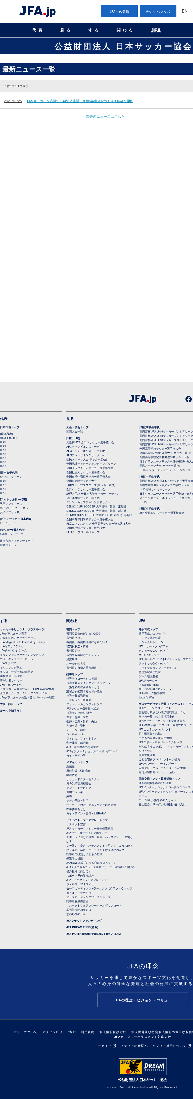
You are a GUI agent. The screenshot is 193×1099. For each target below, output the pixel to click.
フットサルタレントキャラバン (158, 667)
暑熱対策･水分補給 (78, 770)
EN (185, 11)
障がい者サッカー (11, 680)
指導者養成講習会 (77, 695)
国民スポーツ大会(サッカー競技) (86, 459)
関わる (126, 30)
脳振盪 (70, 766)
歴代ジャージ (8, 545)
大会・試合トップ (77, 427)
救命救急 (71, 775)
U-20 (3, 481)
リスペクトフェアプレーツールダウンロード (94, 905)
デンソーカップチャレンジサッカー (88, 502)
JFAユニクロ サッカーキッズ (18, 638)
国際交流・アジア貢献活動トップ (159, 778)
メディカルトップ (77, 762)
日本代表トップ (9, 427)
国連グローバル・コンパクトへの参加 (162, 768)
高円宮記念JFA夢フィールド (156, 689)
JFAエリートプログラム (153, 646)
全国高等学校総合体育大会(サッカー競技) (165, 453)
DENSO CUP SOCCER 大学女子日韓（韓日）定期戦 (99, 515)
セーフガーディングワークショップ (88, 897)
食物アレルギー (76, 792)
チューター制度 (76, 730)
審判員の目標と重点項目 (81, 667)
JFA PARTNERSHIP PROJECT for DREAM (93, 933)
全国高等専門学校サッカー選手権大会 (89, 519)
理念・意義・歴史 (77, 717)
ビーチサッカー (9, 523)
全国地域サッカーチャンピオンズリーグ (91, 463)
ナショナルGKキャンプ (153, 650)
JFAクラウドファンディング (84, 920)
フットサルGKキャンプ (153, 663)
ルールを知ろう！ (11, 710)
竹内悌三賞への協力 (151, 733)
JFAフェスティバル (12, 684)
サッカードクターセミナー (83, 779)
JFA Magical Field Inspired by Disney (22, 642)
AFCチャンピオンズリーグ (83, 446)
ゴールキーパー (76, 734)
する (94, 30)
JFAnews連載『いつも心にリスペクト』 (91, 862)
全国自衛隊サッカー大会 (81, 481)
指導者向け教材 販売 (79, 713)
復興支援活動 (147, 755)
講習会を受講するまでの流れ (84, 691)
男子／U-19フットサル (14, 508)
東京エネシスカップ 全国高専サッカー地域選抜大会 (98, 523)
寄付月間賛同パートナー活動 (157, 772)
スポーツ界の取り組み (80, 875)
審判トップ (73, 629)
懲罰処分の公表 (76, 914)
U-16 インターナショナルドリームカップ (164, 470)
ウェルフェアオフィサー (81, 884)
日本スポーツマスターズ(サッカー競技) (90, 485)
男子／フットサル (11, 503)
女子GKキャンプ (149, 655)
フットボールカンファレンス (84, 704)
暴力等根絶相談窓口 (78, 910)
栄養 (69, 796)
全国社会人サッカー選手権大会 (85, 472)
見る (66, 30)
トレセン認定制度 (150, 638)
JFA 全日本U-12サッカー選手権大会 (161, 513)
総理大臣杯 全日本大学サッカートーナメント (94, 493)
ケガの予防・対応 (77, 800)
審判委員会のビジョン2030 (83, 633)
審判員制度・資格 (77, 646)
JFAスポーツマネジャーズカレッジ (160, 742)
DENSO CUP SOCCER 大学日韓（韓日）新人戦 (96, 510)
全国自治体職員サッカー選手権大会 (88, 476)
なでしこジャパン (11, 477)
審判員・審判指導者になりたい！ (87, 642)
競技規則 (71, 659)
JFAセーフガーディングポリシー (86, 833)
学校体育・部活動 (11, 676)
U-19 (3, 450)
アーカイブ (103, 1045)
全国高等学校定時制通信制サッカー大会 (164, 457)
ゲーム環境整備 (148, 676)
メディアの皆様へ (134, 1045)
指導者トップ (74, 674)
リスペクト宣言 (76, 824)
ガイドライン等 (76, 755)
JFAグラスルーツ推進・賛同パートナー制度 (27, 697)
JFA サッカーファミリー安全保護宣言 (89, 828)
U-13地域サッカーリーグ (154, 489)
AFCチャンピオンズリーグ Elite (85, 451)
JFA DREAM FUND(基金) (82, 927)
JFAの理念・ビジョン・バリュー (143, 999)
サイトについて (26, 1032)
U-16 (3, 462)
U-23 (3, 442)
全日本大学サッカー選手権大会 (85, 489)
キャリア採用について (169, 1045)
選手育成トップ (148, 629)
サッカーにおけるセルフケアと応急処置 (91, 805)
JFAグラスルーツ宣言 (13, 633)
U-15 (3, 466)
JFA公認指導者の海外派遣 (82, 747)
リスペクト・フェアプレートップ (87, 820)
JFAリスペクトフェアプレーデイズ (88, 880)
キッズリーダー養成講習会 (16, 672)
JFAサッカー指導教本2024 (82, 708)
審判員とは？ (74, 638)
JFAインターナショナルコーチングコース (92, 751)
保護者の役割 (74, 858)
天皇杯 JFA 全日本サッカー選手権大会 (90, 442)
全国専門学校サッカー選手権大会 (87, 528)
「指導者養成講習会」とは (83, 687)
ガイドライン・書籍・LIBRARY (86, 813)
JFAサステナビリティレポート (158, 763)
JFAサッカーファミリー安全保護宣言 (162, 721)
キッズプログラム (11, 667)
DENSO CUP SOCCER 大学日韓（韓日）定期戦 (96, 506)
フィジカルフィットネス (81, 738)
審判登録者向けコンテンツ (83, 655)
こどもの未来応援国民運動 (155, 738)
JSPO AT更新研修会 (78, 783)
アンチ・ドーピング (78, 788)
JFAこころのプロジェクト (155, 729)
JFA (142, 620)
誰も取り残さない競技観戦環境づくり (162, 712)
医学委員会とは (76, 809)
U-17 (3, 458)
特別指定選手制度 (150, 672)
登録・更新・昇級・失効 (81, 721)
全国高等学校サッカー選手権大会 (160, 448)
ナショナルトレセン (151, 642)
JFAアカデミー (148, 680)
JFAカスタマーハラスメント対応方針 (142, 1036)
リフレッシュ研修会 (78, 700)
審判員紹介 (73, 650)
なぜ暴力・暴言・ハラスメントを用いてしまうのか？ (99, 845)
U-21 (3, 446)
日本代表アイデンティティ (16, 540)
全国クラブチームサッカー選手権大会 (89, 468)
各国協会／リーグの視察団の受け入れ (162, 804)
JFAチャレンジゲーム (13, 650)
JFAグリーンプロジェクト (155, 708)
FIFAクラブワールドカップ (83, 532)
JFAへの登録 (119, 11)
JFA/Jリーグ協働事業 (152, 693)
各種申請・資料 (76, 725)
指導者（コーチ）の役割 (81, 678)
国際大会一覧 (74, 431)
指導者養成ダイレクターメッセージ (88, 683)
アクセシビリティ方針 (59, 1032)
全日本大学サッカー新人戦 (83, 498)
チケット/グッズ (158, 11)
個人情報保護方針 (112, 1032)
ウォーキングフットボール (16, 659)
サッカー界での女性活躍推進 (157, 716)
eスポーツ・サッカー (13, 534)
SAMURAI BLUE (10, 438)
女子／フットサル (11, 512)
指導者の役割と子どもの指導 (84, 854)
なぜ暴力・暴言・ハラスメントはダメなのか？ (95, 850)
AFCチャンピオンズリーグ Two (85, 455)
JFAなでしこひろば (12, 646)
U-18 (3, 454)
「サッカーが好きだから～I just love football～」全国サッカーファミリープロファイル (30, 691)
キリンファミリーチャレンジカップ (22, 654)
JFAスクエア (8, 663)
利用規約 (87, 1032)
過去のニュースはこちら (105, 116)
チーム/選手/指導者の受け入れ (157, 800)
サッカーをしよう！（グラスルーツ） (23, 629)
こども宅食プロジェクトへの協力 (159, 759)
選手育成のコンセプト (152, 633)
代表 (38, 30)
